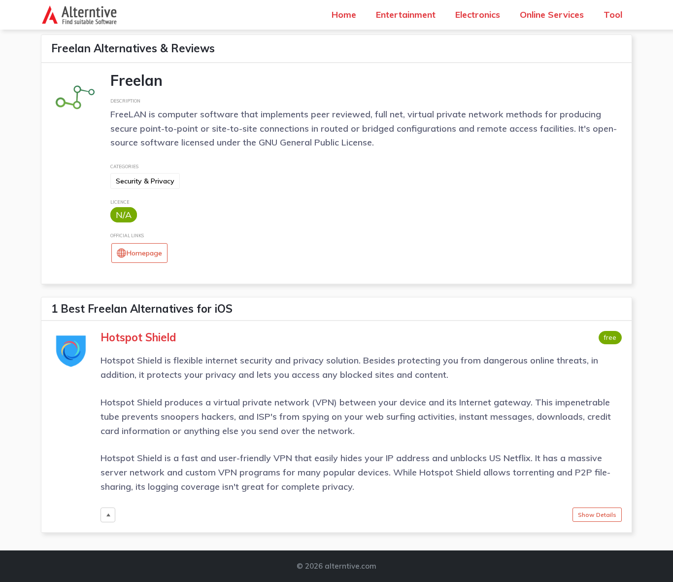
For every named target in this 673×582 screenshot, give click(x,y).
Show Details (597, 514)
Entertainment (406, 14)
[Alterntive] (82, 15)
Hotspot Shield (138, 337)
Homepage (144, 253)
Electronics (477, 14)
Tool (613, 14)
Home (344, 14)
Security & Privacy (145, 181)
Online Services (552, 14)
